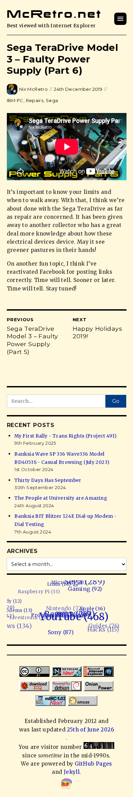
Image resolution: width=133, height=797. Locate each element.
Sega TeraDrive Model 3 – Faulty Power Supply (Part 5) (32, 340)
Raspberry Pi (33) (42, 588)
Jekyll (71, 772)
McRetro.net (54, 14)
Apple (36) (93, 611)
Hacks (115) (99, 629)
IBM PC (15, 100)
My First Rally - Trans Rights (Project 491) (65, 436)
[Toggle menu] (120, 19)
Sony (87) (56, 632)
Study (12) (13, 598)
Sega (52, 100)
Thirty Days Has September (48, 480)
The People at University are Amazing (60, 498)
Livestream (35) (27, 612)
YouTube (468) (73, 619)
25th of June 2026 (90, 729)
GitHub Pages (93, 763)
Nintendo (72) (64, 604)
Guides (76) (100, 625)
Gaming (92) (89, 591)
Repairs (35, 100)
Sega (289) (90, 583)
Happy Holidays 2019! (97, 332)
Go (115, 401)
